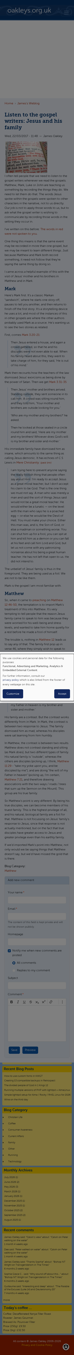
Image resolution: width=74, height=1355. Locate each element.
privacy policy (11, 680)
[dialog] (37, 677)
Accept (62, 694)
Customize (12, 694)
